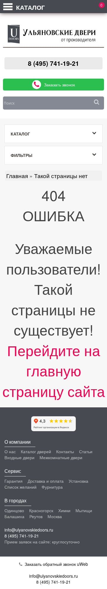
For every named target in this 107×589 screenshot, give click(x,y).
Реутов (36, 516)
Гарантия (13, 481)
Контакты (65, 451)
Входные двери (19, 457)
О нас (10, 451)
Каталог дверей (36, 451)
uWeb (82, 564)
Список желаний (20, 487)
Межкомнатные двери (61, 457)
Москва (55, 516)
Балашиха (14, 516)
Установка (78, 481)
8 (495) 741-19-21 (53, 63)
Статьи (85, 451)
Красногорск (41, 510)
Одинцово (14, 510)
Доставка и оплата (46, 481)
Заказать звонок (59, 85)
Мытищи (83, 510)
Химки (64, 510)
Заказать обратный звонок (49, 564)
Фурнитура (52, 487)
